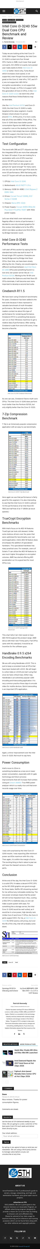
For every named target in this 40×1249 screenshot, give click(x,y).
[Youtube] (35, 1238)
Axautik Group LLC (24, 1246)
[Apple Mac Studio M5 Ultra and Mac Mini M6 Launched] (7, 1052)
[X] (9, 47)
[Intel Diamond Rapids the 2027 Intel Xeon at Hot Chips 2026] (7, 1063)
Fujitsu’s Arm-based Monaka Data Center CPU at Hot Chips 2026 (25, 1073)
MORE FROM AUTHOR (28, 1044)
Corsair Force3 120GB (19, 196)
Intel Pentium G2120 (17, 105)
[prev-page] (3, 1082)
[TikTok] (23, 1238)
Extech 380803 (16, 783)
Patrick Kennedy (9, 42)
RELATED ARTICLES (10, 1044)
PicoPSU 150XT (20, 210)
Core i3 (11, 962)
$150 (10, 117)
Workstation (19, 20)
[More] (35, 47)
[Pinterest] (14, 47)
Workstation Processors (9, 22)
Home (4, 16)
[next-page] (7, 1082)
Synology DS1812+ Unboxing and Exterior (10, 989)
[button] (3, 11)
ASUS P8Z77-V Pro (23, 185)
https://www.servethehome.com (20, 1006)
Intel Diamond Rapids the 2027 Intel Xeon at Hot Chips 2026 (25, 1063)
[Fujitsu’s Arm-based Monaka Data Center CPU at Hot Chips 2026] (7, 1074)
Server (10, 16)
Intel (16, 962)
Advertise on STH (20, 1202)
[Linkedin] (20, 47)
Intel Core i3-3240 (18, 181)
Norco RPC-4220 (18, 203)
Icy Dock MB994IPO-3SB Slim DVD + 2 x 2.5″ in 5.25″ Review (29, 990)
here (27, 1221)
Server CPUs (18, 16)
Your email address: (9, 1133)
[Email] (30, 47)
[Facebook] (4, 47)
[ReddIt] (25, 47)
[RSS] (17, 1238)
